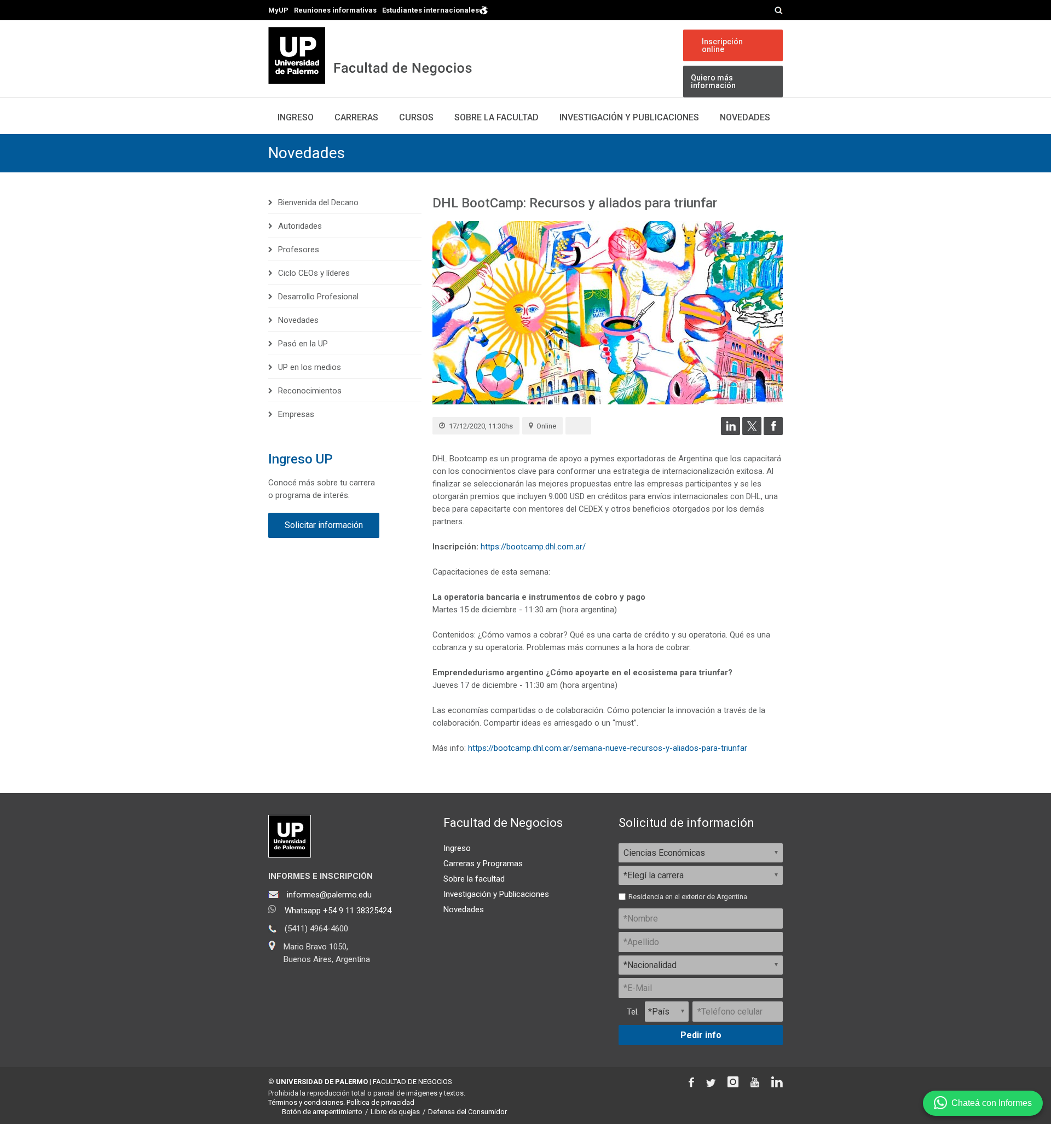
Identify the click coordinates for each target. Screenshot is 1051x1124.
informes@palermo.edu (329, 895)
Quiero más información (713, 81)
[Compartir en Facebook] (773, 432)
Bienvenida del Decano (318, 202)
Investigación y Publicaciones (496, 894)
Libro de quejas (395, 1112)
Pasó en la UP (303, 344)
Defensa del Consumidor (467, 1112)
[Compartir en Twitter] (751, 432)
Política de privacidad (380, 1102)
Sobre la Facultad (496, 117)
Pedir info (700, 1035)
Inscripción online (722, 45)
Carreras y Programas (483, 863)
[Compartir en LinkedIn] (730, 432)
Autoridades (300, 226)
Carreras (356, 117)
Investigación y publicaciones (629, 117)
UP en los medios (309, 367)
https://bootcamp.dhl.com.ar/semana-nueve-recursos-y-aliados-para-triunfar (607, 748)
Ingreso (296, 117)
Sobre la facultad (474, 879)
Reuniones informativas (335, 10)
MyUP (278, 10)
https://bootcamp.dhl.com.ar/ (533, 547)
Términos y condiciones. (306, 1102)
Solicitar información (324, 525)
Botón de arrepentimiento (322, 1112)
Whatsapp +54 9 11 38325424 (338, 911)
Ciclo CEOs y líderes (314, 273)
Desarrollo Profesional (318, 297)
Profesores (298, 249)
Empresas (296, 414)
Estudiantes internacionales (430, 10)
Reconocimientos (310, 391)
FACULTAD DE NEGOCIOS (412, 1081)
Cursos (416, 117)
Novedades (745, 117)
